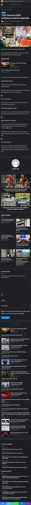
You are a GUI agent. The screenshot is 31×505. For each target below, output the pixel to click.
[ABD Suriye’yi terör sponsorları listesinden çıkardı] (23, 223)
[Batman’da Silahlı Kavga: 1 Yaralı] (5, 434)
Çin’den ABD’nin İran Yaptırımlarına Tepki (12, 389)
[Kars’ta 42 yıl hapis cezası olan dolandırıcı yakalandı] (5, 362)
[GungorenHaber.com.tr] (15, 4)
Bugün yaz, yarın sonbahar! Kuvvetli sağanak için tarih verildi (17, 1)
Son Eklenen (15, 324)
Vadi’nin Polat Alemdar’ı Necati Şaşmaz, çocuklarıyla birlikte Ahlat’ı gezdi (20, 373)
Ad (2, 295)
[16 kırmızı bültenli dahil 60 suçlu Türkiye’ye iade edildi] (5, 395)
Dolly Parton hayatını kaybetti (9, 378)
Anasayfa (4, 9)
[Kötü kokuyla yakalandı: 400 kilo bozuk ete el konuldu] (5, 347)
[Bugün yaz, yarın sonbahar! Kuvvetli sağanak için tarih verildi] (5, 341)
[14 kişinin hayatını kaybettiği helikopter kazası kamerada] (5, 428)
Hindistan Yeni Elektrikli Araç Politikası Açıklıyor (14, 352)
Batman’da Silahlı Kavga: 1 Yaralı (19, 432)
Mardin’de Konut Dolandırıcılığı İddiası (6, 259)
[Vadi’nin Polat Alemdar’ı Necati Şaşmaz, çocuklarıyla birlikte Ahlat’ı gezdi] (5, 373)
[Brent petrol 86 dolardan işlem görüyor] (5, 65)
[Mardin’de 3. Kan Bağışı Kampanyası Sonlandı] (5, 384)
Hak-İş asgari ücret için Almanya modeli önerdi (22, 244)
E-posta (3, 300)
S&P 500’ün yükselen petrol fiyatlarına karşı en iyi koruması (8, 237)
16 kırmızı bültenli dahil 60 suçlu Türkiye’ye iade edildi (19, 393)
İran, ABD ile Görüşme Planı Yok (10, 356)
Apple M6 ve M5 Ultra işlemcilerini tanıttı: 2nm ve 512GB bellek (19, 420)
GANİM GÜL (5, 21)
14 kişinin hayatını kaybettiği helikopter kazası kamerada (18, 426)
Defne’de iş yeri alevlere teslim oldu (10, 70)
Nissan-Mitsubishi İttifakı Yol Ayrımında (12, 335)
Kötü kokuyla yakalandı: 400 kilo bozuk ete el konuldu (19, 346)
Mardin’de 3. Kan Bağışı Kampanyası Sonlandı (17, 383)
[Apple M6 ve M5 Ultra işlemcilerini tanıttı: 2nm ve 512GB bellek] (5, 421)
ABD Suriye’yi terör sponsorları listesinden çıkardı (22, 229)
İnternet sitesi (4, 305)
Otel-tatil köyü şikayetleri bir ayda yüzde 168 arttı (8, 220)
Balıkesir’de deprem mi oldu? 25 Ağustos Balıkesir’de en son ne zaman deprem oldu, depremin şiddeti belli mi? (15, 414)
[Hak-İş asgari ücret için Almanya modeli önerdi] (23, 239)
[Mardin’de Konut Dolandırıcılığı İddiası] (8, 253)
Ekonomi (9, 9)
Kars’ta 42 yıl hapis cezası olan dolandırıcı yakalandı (19, 360)
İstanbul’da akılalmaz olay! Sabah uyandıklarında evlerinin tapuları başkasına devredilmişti (22, 261)
